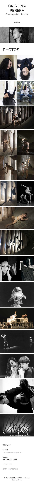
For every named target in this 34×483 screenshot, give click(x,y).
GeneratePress (17, 480)
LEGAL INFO (7, 464)
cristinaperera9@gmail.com (13, 452)
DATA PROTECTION (10, 469)
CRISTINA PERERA (17, 8)
